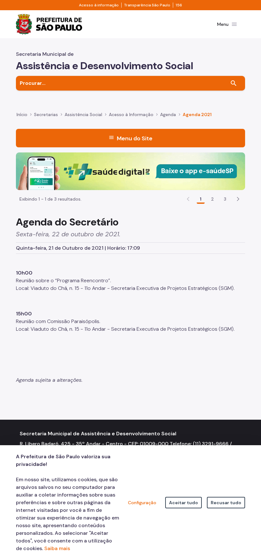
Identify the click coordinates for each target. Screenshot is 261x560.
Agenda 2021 (197, 114)
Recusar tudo (226, 502)
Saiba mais (57, 548)
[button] (238, 199)
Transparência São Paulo (147, 5)
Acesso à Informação (131, 114)
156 (179, 5)
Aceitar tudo (183, 502)
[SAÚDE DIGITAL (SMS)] (130, 170)
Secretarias (46, 114)
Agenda (168, 114)
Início (22, 114)
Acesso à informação (99, 5)
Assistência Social (83, 114)
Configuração (142, 502)
